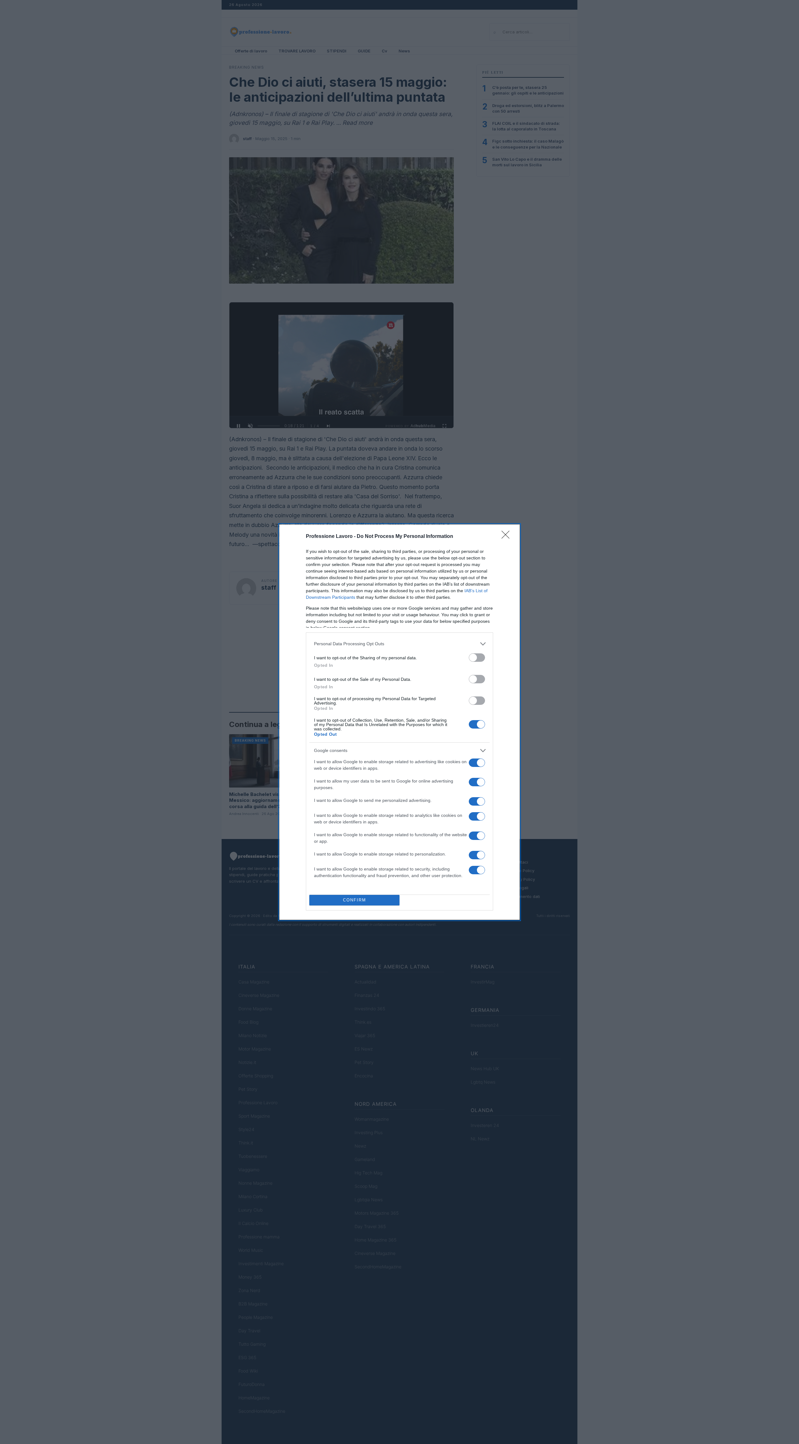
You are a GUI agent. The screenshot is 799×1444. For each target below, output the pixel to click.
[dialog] (399, 722)
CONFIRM (354, 900)
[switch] (477, 657)
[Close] (507, 537)
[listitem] (399, 644)
